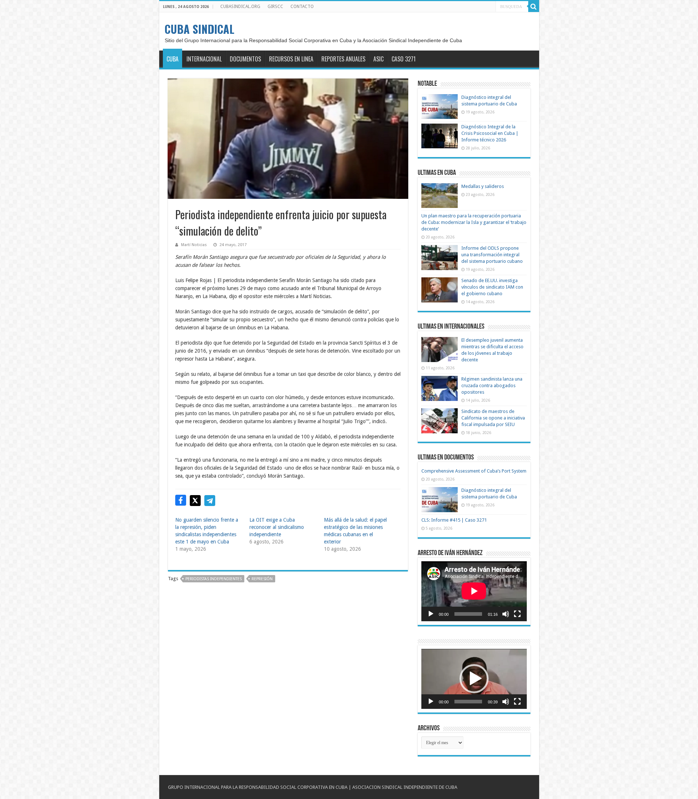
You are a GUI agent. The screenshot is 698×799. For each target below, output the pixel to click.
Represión (262, 579)
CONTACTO (302, 6)
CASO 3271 (404, 59)
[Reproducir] (430, 614)
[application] (474, 591)
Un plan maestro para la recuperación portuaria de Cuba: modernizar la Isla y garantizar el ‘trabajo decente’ (473, 222)
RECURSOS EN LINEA (291, 59)
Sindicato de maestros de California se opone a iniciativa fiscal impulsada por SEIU (493, 418)
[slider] (468, 701)
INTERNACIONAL (204, 59)
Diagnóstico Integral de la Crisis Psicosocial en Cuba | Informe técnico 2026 (489, 133)
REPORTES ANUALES (343, 59)
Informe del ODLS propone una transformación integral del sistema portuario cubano (492, 254)
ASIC (378, 59)
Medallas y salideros (482, 186)
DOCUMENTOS (245, 59)
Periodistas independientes (213, 579)
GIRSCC (275, 6)
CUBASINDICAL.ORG (240, 6)
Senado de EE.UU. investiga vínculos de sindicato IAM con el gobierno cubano (492, 287)
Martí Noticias (194, 244)
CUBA (172, 59)
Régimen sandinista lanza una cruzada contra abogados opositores (491, 385)
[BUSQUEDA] (533, 6)
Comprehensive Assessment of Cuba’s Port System (473, 471)
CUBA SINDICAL (199, 29)
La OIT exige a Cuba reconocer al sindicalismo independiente (276, 527)
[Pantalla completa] (517, 614)
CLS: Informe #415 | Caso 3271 (454, 520)
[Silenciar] (505, 614)
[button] (474, 678)
